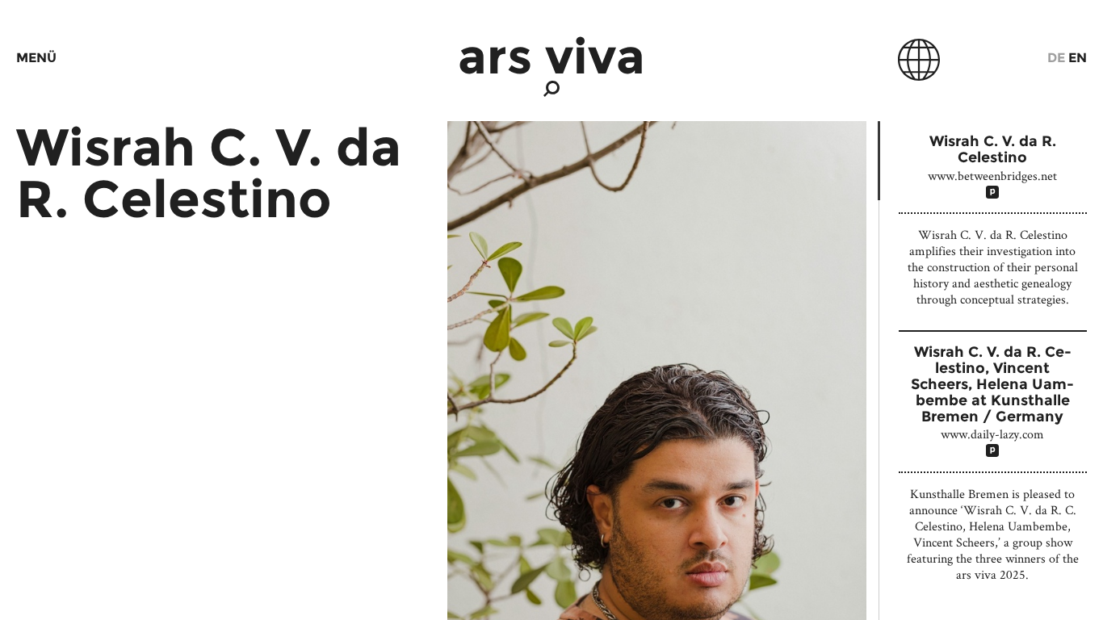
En (1077, 57)
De (1056, 57)
